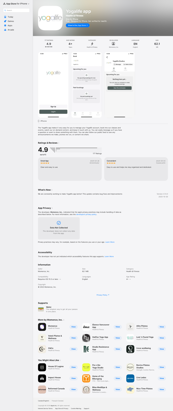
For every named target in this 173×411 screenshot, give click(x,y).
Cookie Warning (76, 408)
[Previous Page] (35, 169)
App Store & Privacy (61, 408)
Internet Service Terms (45, 408)
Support (86, 408)
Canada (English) (43, 401)
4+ (127, 279)
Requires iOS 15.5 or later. (48, 279)
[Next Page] (170, 169)
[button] (16, 17)
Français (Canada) (57, 401)
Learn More (109, 242)
